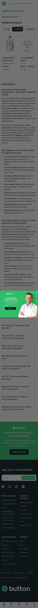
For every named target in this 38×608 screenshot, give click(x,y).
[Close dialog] (37, 291)
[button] (10, 308)
